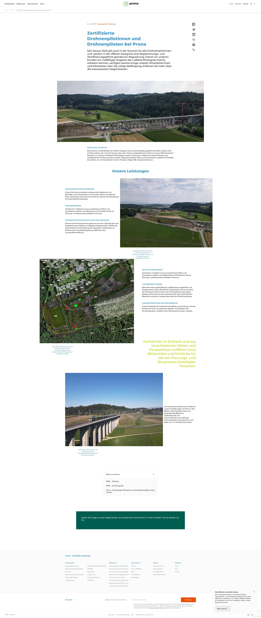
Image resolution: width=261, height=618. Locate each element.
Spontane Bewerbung (159, 574)
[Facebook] (193, 24)
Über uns (133, 566)
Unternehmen (32, 4)
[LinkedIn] (193, 34)
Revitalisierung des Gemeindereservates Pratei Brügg (119, 569)
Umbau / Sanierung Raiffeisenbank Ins (119, 586)
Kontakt (245, 3)
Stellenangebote (158, 569)
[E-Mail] (193, 44)
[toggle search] (255, 4)
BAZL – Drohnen (112, 481)
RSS (132, 614)
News (231, 3)
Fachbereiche (9, 4)
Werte (133, 571)
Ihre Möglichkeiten (158, 571)
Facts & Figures (135, 574)
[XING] (193, 39)
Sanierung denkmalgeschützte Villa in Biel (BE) (119, 566)
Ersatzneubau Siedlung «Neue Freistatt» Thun (119, 580)
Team (42, 4)
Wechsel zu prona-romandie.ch (144, 614)
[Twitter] (193, 29)
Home (7, 10)
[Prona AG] (131, 3)
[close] (254, 591)
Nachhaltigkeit (135, 577)
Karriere (238, 3)
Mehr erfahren (222, 609)
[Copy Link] (193, 49)
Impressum (111, 614)
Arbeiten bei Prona (158, 566)
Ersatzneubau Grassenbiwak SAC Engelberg (119, 571)
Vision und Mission (136, 569)
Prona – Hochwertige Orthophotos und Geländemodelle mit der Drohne (130, 491)
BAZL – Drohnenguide (114, 486)
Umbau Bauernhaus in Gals (117, 577)
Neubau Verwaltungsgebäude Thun (119, 574)
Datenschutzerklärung (123, 614)
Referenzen (21, 4)
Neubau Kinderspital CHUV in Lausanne (119, 583)
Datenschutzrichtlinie (157, 608)
